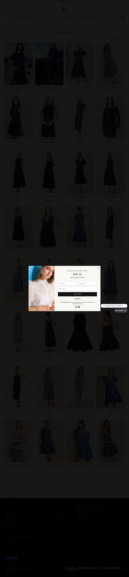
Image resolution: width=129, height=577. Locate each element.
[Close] (98, 268)
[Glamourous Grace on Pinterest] (79, 307)
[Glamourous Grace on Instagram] (76, 307)
